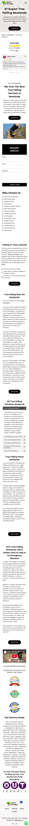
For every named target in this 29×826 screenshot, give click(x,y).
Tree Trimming (17, 672)
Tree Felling (10, 35)
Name (4, 157)
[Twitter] (16, 823)
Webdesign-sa (18, 820)
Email (4, 164)
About (22, 808)
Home (3, 35)
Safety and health (13, 254)
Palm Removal (8, 670)
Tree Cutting (16, 670)
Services (14, 808)
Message (5, 171)
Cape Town (6, 510)
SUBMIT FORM (14, 184)
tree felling (21, 485)
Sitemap (24, 818)
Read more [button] (5, 68)
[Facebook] (12, 823)
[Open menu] (25, 2)
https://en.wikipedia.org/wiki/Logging (14, 666)
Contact (14, 811)
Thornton (18, 736)
